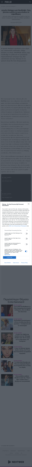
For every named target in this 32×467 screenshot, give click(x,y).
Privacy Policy (24, 262)
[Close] (29, 204)
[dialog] (16, 233)
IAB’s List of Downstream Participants (18, 226)
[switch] (26, 233)
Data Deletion (7, 262)
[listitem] (16, 230)
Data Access (16, 262)
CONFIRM (9, 257)
